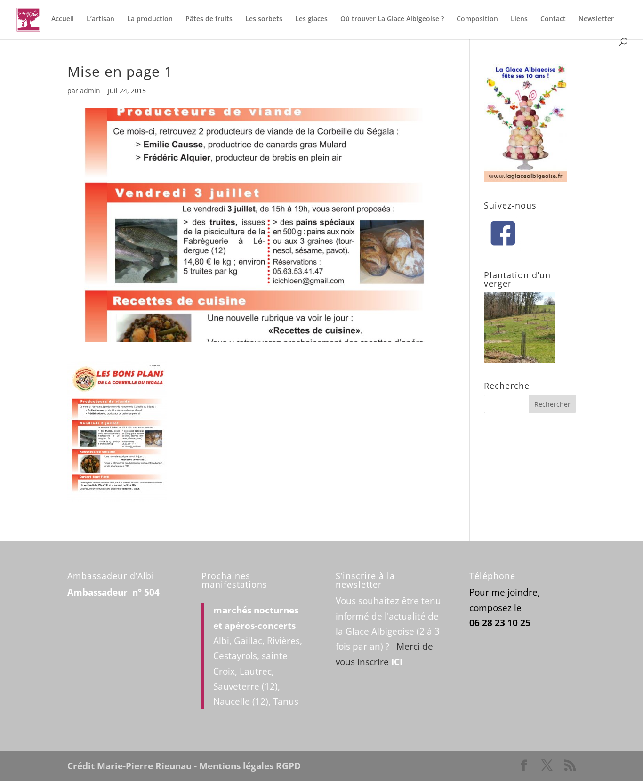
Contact (553, 19)
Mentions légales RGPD (250, 766)
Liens (519, 19)
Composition (477, 19)
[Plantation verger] (519, 360)
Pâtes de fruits (209, 19)
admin (90, 90)
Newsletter (596, 19)
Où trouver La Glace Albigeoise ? (392, 19)
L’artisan (100, 19)
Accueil (62, 19)
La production (150, 19)
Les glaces (311, 19)
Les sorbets (263, 19)
